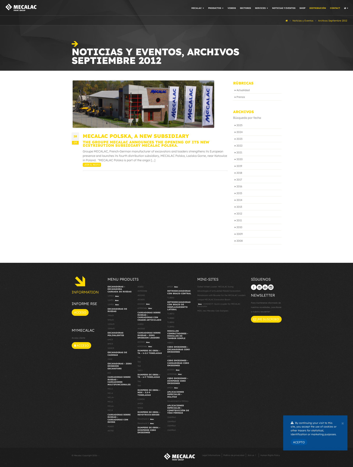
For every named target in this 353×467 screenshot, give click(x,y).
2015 (239, 193)
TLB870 (170, 313)
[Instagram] (271, 287)
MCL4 (110, 393)
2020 (239, 159)
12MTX (113, 300)
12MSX (113, 296)
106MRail (171, 417)
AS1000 (141, 295)
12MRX (113, 304)
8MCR (110, 343)
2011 (239, 220)
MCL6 (110, 401)
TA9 (139, 385)
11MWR (111, 324)
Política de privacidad (233, 455)
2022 (239, 145)
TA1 (139, 357)
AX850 (141, 324)
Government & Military (177, 401)
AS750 (111, 430)
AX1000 (141, 328)
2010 (239, 227)
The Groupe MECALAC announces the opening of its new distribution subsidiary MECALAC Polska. (146, 144)
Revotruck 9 (146, 423)
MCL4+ (111, 397)
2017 (239, 179)
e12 (109, 373)
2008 (239, 240)
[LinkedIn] (259, 287)
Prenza (240, 97)
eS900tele (145, 308)
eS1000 (144, 304)
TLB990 (170, 326)
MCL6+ (111, 406)
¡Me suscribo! (267, 319)
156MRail (171, 425)
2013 (239, 206)
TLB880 (170, 318)
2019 (239, 166)
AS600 (111, 426)
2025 (239, 125)
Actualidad (243, 90)
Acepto (299, 442)
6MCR (110, 339)
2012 (239, 213)
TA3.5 (140, 370)
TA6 (139, 381)
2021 (239, 152)
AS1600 (141, 299)
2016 (239, 186)
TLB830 (170, 297)
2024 (239, 132)
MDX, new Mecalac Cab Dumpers (212, 310)
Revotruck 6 (146, 419)
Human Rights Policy (270, 455)
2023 (239, 138)
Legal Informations (211, 455)
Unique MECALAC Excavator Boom (213, 299)
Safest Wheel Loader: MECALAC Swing (215, 286)
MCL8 (110, 410)
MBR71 (170, 342)
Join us (250, 455)
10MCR (111, 348)
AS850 (141, 286)
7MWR (111, 315)
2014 (239, 200)
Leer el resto (92, 164)
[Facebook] (253, 287)
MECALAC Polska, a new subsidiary (136, 136)
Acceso (80, 312)
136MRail (171, 421)
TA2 (139, 361)
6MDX (140, 403)
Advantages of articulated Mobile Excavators (218, 291)
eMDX (172, 286)
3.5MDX (141, 399)
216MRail (171, 430)
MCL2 (110, 388)
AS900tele (142, 291)
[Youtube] (265, 287)
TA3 (139, 366)
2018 (239, 172)
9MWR (111, 320)
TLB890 (170, 322)
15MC (110, 359)
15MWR (111, 328)
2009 (239, 234)
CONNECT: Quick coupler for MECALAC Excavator (218, 305)
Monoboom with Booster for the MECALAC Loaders (221, 295)
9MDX (140, 408)
